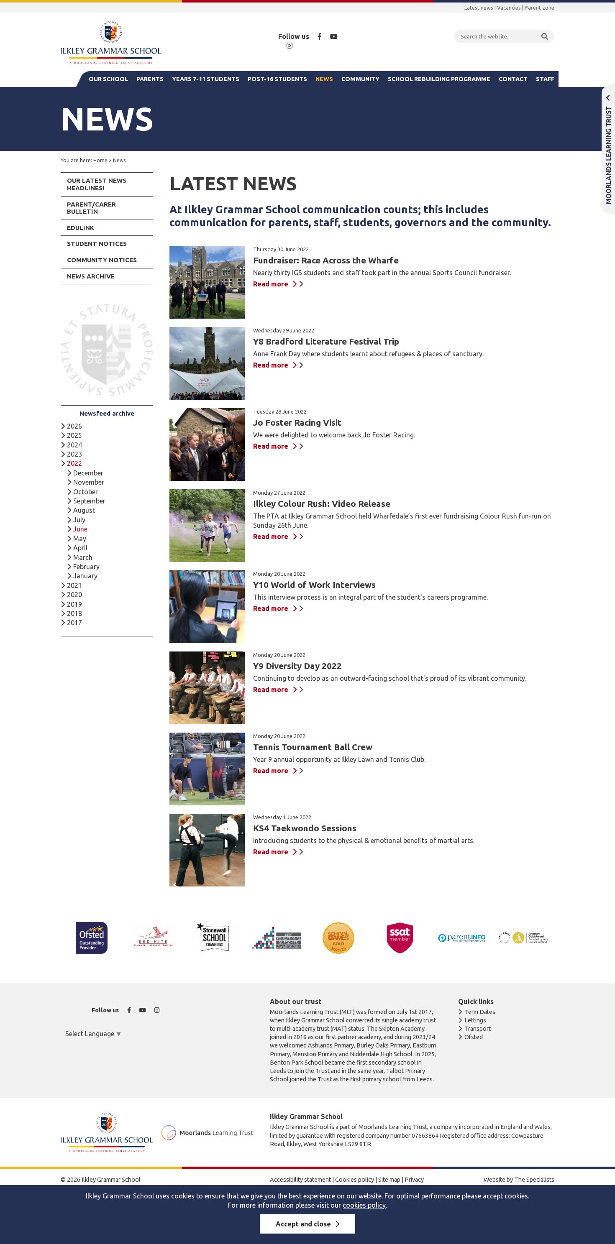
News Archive (91, 276)
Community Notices (102, 259)
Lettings (475, 1020)
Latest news (478, 7)
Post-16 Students (277, 79)
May (79, 538)
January (85, 576)
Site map (389, 1179)
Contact (513, 79)
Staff (545, 79)
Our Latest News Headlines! (96, 184)
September (89, 501)
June (80, 529)
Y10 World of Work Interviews (314, 585)
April (80, 548)
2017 (74, 622)
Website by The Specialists (519, 1179)
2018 (74, 613)
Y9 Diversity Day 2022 (297, 666)
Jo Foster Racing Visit (297, 422)
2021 (74, 585)
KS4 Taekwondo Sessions (304, 828)
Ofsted (473, 1037)
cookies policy (364, 1205)
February (86, 566)
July (79, 520)
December (88, 473)
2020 (74, 594)
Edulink (80, 227)
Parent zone (539, 7)
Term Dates (479, 1012)
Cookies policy (354, 1179)
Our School (108, 79)
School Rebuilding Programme (439, 79)
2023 (74, 454)
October (85, 492)
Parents (150, 79)
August (84, 510)
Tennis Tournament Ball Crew (312, 747)
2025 (74, 435)
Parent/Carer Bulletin (91, 208)
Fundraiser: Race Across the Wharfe (326, 260)
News (324, 79)
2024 (74, 445)
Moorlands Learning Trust (608, 149)
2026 (74, 426)
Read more (270, 284)
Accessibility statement (300, 1179)
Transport (477, 1028)
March (82, 557)
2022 (74, 463)
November (88, 482)
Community (360, 79)
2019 (74, 604)
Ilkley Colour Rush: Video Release (321, 503)
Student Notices (97, 243)
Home (100, 160)
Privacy (414, 1179)
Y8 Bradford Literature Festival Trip (326, 341)
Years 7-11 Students (205, 79)
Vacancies (509, 7)
